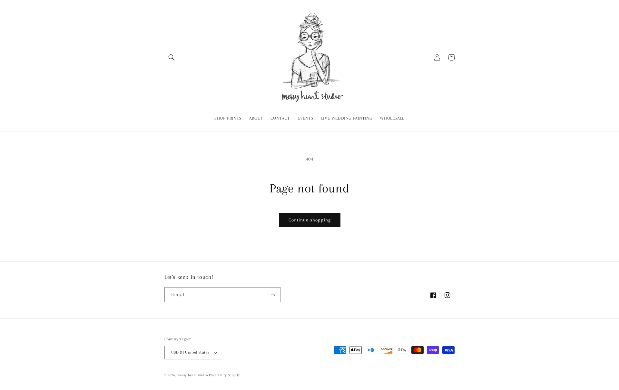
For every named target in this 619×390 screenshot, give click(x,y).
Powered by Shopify (224, 375)
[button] (171, 57)
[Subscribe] (273, 294)
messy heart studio (192, 375)
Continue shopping (310, 219)
